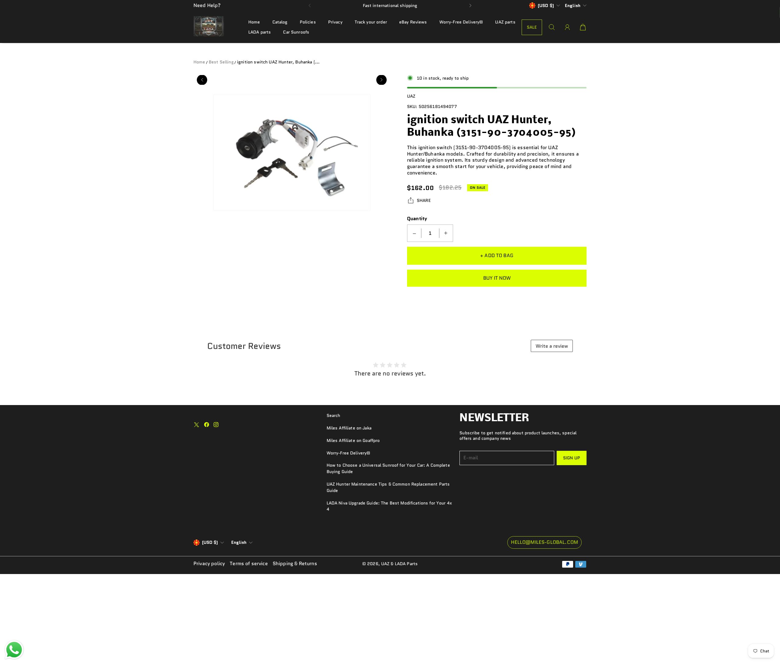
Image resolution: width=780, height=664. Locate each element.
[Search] (551, 27)
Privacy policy (209, 564)
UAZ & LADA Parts (399, 564)
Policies (308, 22)
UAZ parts (505, 22)
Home (254, 22)
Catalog (280, 22)
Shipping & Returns (295, 564)
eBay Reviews (413, 22)
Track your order (371, 22)
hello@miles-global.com (544, 542)
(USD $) (210, 543)
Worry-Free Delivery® (461, 22)
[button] (309, 5)
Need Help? (207, 5)
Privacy (335, 22)
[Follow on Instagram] (216, 425)
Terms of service (249, 564)
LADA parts (259, 32)
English (572, 5)
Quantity (417, 219)
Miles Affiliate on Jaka (349, 428)
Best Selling (221, 62)
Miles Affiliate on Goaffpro (353, 440)
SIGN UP (571, 458)
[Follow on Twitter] (196, 425)
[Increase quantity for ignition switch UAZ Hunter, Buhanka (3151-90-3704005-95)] (445, 233)
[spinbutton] (430, 233)
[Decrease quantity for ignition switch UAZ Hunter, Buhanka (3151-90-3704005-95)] (414, 233)
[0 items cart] (583, 27)
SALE (532, 27)
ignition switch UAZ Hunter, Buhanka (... (278, 62)
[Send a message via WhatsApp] (14, 650)
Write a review (552, 346)
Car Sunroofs (296, 32)
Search (333, 415)
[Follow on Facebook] (206, 425)
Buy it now (497, 277)
